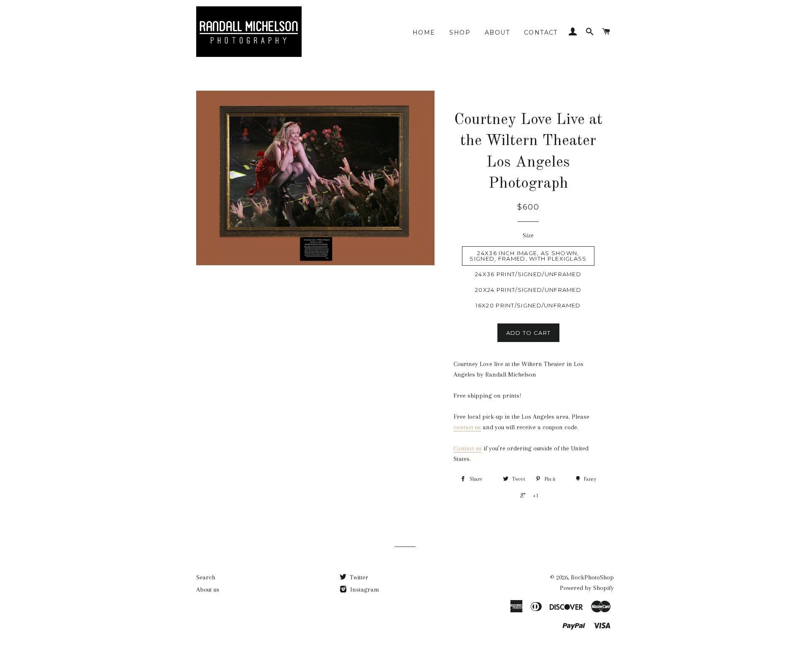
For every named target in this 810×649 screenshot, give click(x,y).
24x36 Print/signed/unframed (528, 274)
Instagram (363, 589)
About (497, 32)
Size (528, 235)
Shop (459, 32)
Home (424, 32)
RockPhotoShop (592, 577)
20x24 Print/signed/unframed (528, 289)
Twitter (358, 577)
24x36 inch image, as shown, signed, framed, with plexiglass (528, 256)
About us (207, 589)
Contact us (468, 448)
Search (205, 577)
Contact (541, 32)
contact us (467, 427)
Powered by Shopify (587, 588)
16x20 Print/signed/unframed (527, 305)
